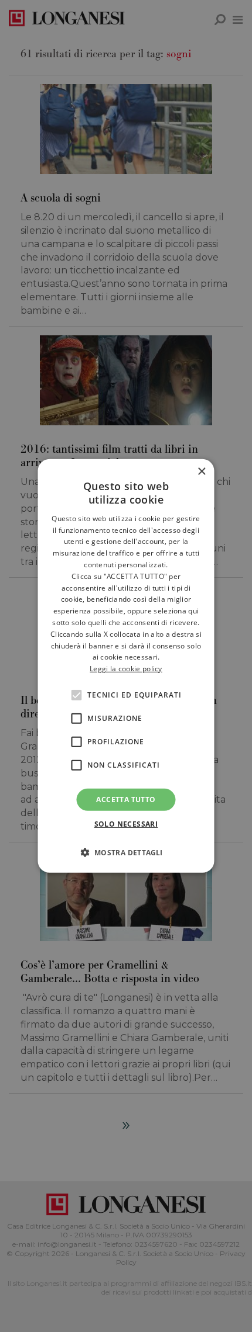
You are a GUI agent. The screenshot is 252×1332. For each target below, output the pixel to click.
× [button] (201, 471)
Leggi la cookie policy (126, 669)
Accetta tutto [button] (125, 799)
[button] (125, 852)
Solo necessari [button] (126, 824)
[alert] (126, 666)
